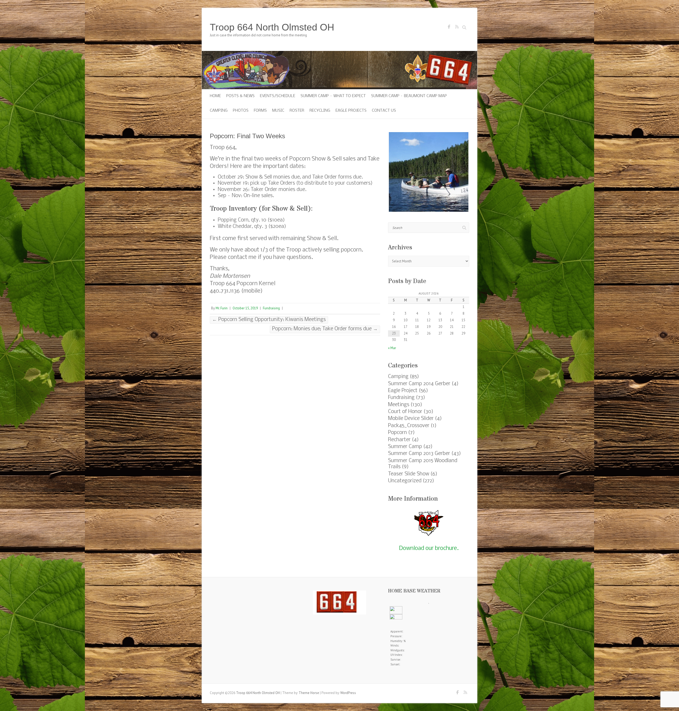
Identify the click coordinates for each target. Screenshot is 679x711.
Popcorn (397, 432)
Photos (241, 111)
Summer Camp (405, 446)
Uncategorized (404, 481)
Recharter (399, 440)
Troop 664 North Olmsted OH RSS (457, 28)
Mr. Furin (222, 308)
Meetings (398, 404)
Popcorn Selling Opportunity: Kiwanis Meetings (269, 319)
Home (215, 96)
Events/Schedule (277, 96)
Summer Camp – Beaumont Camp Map (409, 96)
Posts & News (240, 96)
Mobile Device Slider (411, 418)
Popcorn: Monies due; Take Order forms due (325, 329)
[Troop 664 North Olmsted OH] (339, 53)
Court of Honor (405, 411)
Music (278, 111)
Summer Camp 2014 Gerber (419, 384)
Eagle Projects (351, 111)
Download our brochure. (429, 548)
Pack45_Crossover (408, 425)
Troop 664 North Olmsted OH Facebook (449, 28)
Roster (297, 111)
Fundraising (271, 308)
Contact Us (384, 111)
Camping (219, 111)
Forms (260, 111)
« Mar (392, 348)
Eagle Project (402, 390)
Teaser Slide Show (408, 474)
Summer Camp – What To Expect (333, 96)
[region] (428, 172)
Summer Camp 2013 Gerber (419, 453)
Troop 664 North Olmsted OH (272, 27)
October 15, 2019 (245, 308)
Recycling (320, 111)
